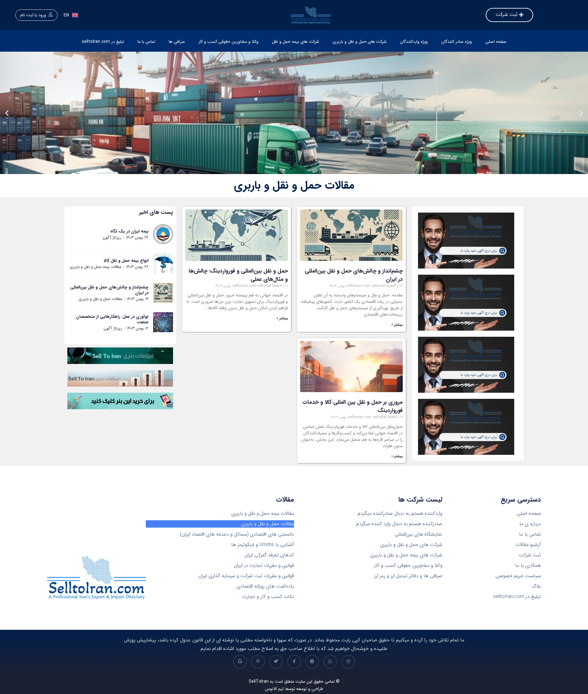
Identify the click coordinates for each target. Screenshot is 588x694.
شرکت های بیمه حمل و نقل (295, 41)
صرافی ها (177, 41)
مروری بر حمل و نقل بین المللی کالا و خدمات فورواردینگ (352, 406)
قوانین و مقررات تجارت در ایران (264, 565)
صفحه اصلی (496, 41)
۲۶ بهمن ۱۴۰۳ (137, 237)
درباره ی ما (530, 524)
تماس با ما (146, 41)
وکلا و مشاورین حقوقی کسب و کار (228, 41)
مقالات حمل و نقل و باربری (100, 299)
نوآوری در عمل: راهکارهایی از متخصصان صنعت (112, 319)
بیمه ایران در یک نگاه (129, 231)
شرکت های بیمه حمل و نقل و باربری (406, 555)
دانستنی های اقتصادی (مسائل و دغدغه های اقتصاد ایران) (237, 534)
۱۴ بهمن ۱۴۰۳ (138, 299)
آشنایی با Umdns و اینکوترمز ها (262, 544)
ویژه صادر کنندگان (456, 41)
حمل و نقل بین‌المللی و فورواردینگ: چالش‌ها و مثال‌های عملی (238, 275)
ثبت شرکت (530, 555)
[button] (297, 169)
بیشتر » (397, 325)
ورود (42, 15)
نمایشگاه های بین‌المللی (418, 534)
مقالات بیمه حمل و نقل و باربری (95, 267)
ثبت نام (26, 15)
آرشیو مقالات (528, 544)
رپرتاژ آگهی (112, 237)
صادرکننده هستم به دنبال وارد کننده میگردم (399, 524)
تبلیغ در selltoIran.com (103, 41)
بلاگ (536, 586)
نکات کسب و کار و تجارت (268, 596)
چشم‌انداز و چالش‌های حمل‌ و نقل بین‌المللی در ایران (354, 275)
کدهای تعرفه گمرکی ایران (269, 555)
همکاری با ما (528, 565)
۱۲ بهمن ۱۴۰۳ (138, 328)
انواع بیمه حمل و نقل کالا (126, 260)
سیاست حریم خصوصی (518, 576)
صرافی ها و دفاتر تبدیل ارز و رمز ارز (408, 576)
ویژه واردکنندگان (414, 41)
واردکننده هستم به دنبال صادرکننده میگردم (400, 513)
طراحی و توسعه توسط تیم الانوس (294, 688)
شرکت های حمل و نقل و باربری (359, 41)
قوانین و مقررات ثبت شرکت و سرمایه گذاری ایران (246, 576)
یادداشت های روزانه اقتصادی (265, 586)
